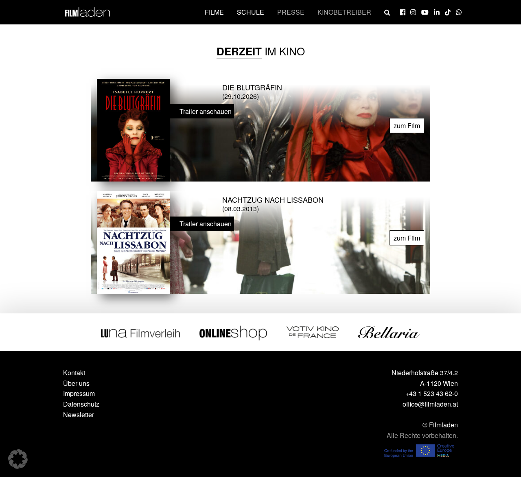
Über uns (76, 383)
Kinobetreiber (344, 12)
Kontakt (74, 372)
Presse (290, 12)
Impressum (79, 393)
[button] (18, 459)
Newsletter (78, 414)
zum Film (407, 125)
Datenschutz (81, 404)
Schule (250, 12)
